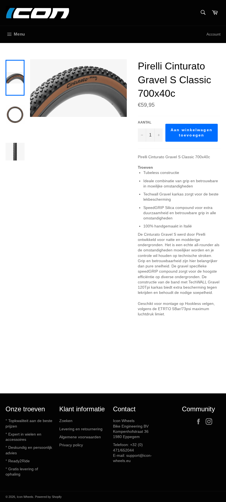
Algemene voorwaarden (80, 437)
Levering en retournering (81, 429)
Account (213, 34)
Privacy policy (71, 445)
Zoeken (65, 420)
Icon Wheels (25, 496)
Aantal (144, 122)
